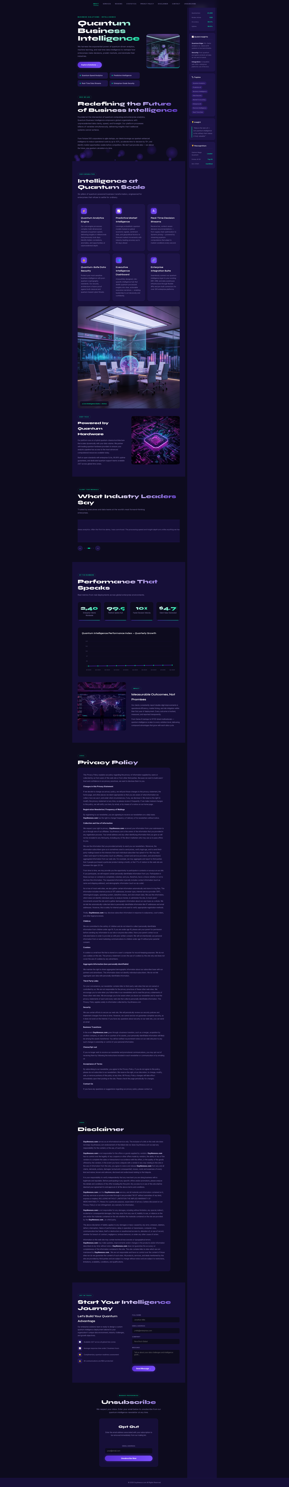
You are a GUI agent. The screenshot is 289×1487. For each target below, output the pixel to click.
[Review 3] (88, 548)
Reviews (118, 4)
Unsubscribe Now (128, 1458)
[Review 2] (86, 548)
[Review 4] (89, 548)
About (96, 4)
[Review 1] (84, 548)
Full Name (136, 1315)
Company (136, 1337)
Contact (176, 4)
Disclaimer (163, 4)
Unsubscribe (190, 4)
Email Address (138, 1326)
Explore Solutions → (89, 65)
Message (136, 1347)
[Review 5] (92, 548)
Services (107, 4)
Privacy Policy (147, 4)
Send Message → (143, 1369)
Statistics (131, 4)
